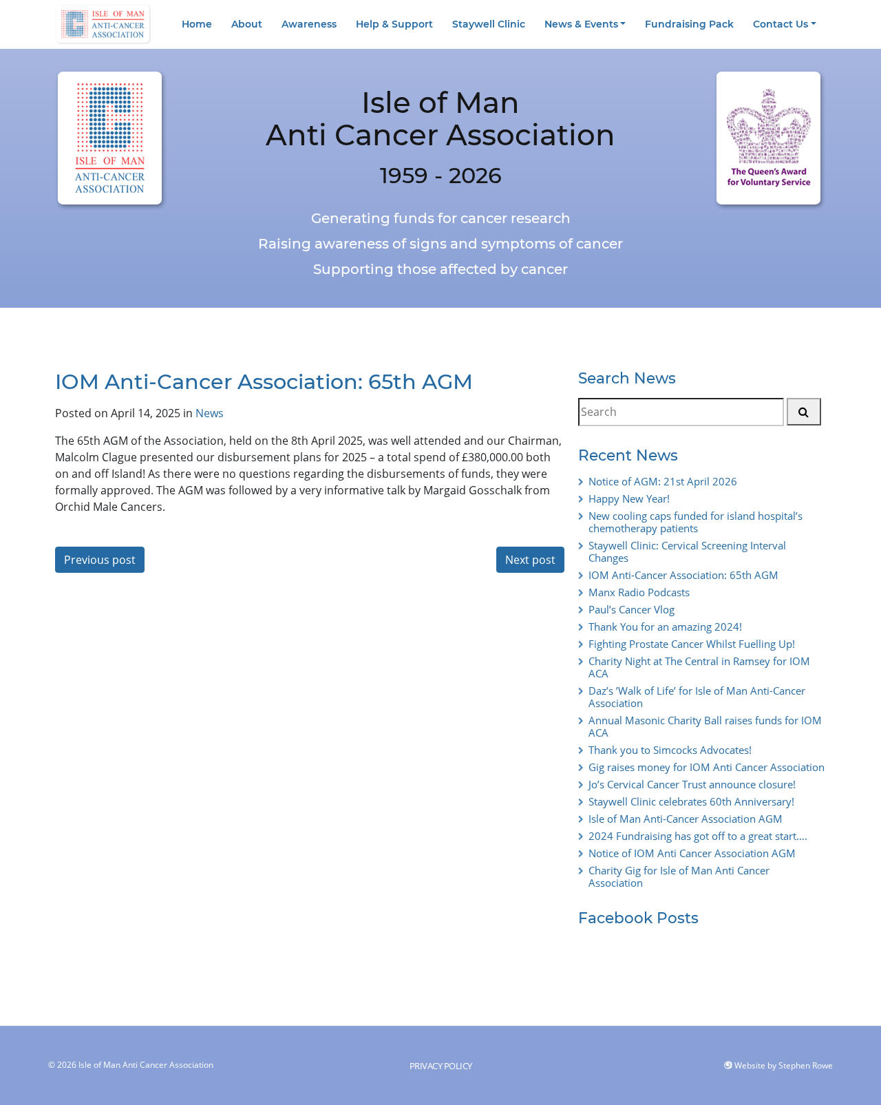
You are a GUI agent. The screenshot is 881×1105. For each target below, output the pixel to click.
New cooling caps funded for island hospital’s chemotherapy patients (695, 522)
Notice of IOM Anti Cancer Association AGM (692, 853)
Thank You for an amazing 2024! (665, 626)
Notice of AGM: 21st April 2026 (662, 481)
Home (197, 24)
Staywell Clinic (488, 24)
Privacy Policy (441, 1066)
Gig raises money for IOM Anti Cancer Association (706, 767)
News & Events (581, 24)
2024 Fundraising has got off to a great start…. (697, 836)
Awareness (309, 24)
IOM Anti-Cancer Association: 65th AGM (683, 575)
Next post (530, 559)
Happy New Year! (629, 498)
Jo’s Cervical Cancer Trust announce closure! (692, 784)
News (209, 413)
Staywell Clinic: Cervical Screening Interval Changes (687, 551)
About (246, 24)
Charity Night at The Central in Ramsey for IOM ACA (699, 667)
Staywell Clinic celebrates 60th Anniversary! (691, 801)
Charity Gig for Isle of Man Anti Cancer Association (678, 876)
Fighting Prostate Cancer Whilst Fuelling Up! (691, 644)
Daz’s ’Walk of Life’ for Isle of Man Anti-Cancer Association (696, 697)
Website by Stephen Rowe (783, 1065)
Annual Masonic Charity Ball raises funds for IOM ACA (705, 726)
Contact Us (780, 24)
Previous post (100, 559)
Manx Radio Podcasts (639, 592)
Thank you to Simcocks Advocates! (670, 750)
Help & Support (394, 24)
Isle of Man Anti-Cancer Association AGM (685, 818)
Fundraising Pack (689, 24)
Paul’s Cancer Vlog (631, 609)
